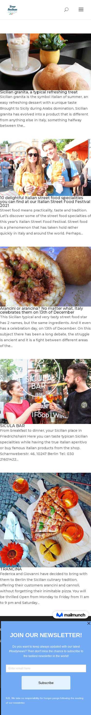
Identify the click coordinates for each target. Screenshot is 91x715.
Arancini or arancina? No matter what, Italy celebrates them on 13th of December (41, 310)
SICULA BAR (12, 425)
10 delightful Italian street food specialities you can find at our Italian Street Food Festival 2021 (45, 201)
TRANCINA (11, 569)
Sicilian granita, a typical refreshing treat (39, 92)
